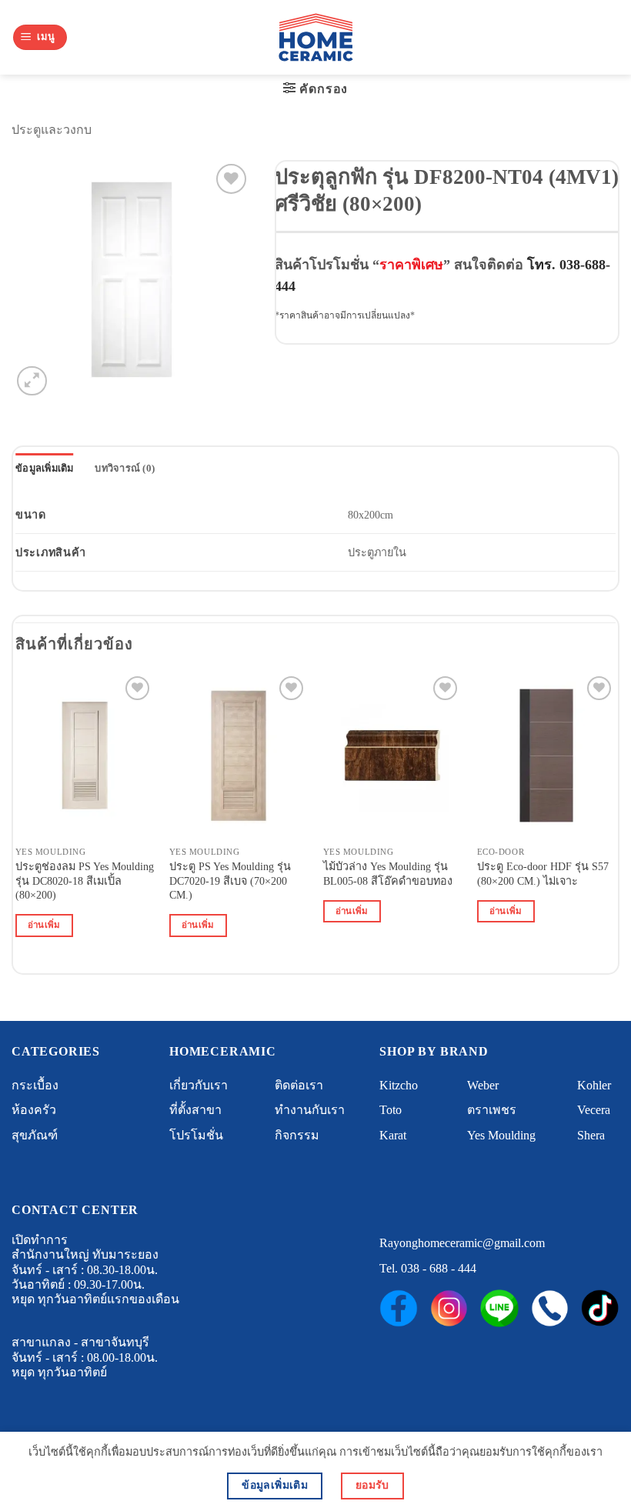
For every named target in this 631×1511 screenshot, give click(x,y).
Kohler (594, 1085)
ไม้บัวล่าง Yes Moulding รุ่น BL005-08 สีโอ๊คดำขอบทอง (387, 873)
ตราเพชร (491, 1109)
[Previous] (16, 818)
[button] (40, 37)
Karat (392, 1135)
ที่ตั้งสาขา (195, 1109)
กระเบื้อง (35, 1085)
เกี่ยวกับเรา (198, 1085)
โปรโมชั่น (196, 1135)
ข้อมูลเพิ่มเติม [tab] (44, 468)
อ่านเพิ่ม (44, 924)
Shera (591, 1135)
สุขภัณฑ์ (35, 1135)
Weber (483, 1085)
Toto (390, 1109)
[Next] (614, 818)
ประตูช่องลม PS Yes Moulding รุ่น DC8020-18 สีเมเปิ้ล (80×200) (84, 880)
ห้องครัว (34, 1109)
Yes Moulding (501, 1135)
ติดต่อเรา (299, 1085)
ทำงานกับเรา (310, 1109)
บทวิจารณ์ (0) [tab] (125, 468)
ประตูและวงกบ (52, 129)
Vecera (593, 1109)
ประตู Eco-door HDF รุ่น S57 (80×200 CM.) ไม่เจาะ (543, 873)
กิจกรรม (297, 1135)
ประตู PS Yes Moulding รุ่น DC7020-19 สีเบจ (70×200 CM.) (230, 880)
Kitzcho (398, 1085)
